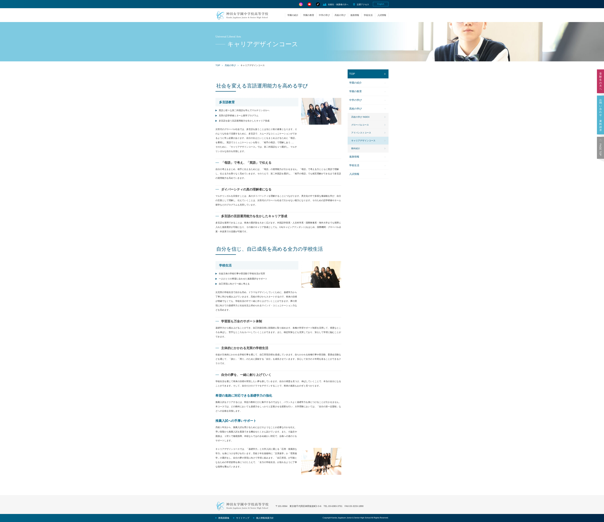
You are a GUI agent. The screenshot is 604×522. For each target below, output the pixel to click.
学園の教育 (308, 15)
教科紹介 (355, 148)
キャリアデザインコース (363, 140)
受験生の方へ (600, 81)
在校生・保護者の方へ (338, 4)
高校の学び (340, 15)
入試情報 (381, 15)
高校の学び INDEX (360, 117)
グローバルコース (360, 125)
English (380, 4)
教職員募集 (223, 518)
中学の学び (324, 15)
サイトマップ (242, 518)
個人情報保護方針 (265, 518)
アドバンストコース (361, 132)
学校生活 (368, 15)
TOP (217, 65)
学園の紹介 (292, 15)
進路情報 (354, 15)
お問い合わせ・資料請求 (600, 115)
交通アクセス (363, 4)
